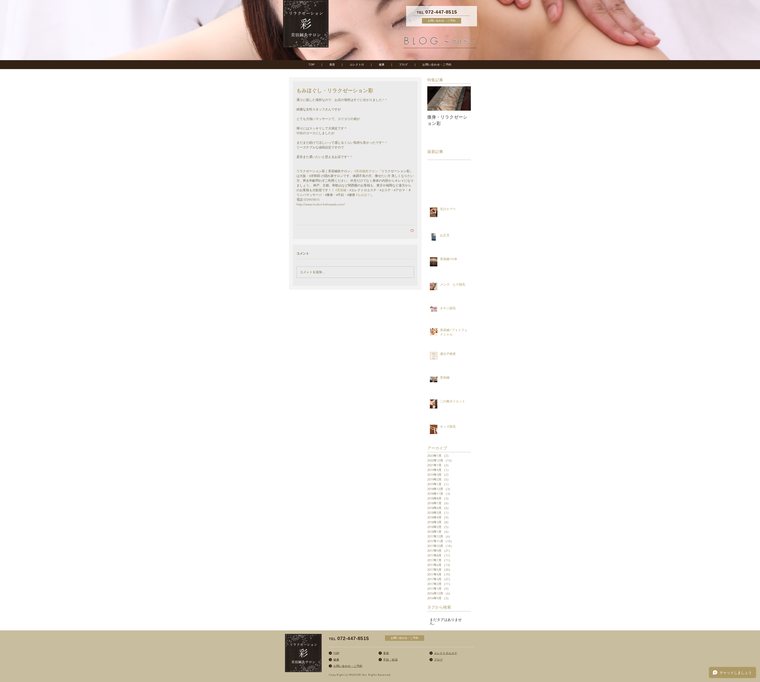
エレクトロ (357, 64)
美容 (332, 64)
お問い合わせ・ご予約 (436, 64)
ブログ (403, 64)
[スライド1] (380, 50)
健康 (382, 64)
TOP (312, 64)
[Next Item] (464, 98)
